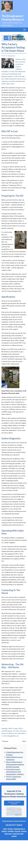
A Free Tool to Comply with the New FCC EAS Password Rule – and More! (15, 771)
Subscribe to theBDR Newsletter (14, 803)
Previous (5, 741)
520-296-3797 (11, 825)
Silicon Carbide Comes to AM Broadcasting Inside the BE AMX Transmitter (15, 764)
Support (24, 831)
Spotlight (11, 831)
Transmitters (11, 55)
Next (23, 741)
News (5, 829)
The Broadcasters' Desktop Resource (14, 821)
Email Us (19, 825)
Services (17, 831)
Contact (14, 836)
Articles (10, 829)
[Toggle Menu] (24, 29)
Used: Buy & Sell (18, 833)
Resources (8, 833)
